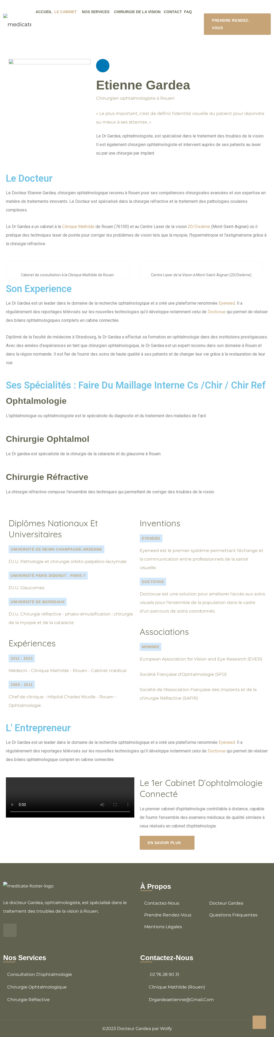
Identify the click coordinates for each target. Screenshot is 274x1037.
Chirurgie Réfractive (28, 999)
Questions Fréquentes (233, 914)
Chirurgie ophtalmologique (37, 987)
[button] (70, 797)
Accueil (44, 12)
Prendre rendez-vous (167, 914)
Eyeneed (227, 303)
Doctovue (217, 311)
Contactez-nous (161, 903)
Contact (173, 12)
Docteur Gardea (226, 903)
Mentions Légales (163, 926)
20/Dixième (199, 226)
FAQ (188, 12)
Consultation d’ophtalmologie (39, 974)
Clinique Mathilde (78, 226)
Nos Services (95, 12)
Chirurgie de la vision (137, 12)
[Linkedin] (102, 65)
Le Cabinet (65, 12)
